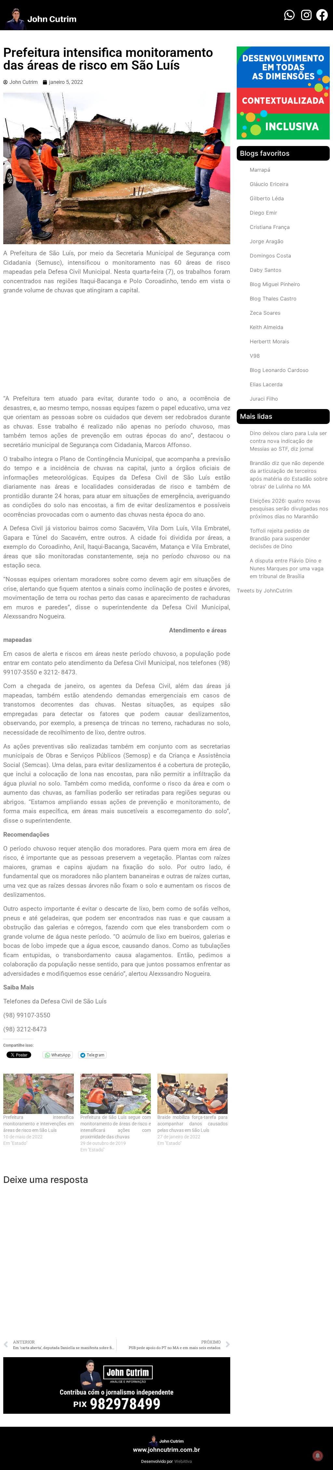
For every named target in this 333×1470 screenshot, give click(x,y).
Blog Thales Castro (273, 298)
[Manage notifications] (318, 1455)
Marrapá (260, 169)
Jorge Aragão (267, 241)
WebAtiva (183, 1461)
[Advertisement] (116, 345)
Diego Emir (263, 212)
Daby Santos (265, 270)
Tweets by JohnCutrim (264, 590)
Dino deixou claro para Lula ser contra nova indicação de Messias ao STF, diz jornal (288, 441)
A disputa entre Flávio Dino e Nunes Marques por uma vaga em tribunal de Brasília (287, 568)
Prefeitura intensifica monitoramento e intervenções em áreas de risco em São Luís (38, 1124)
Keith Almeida (266, 327)
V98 (255, 355)
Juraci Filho (264, 398)
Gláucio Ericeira (269, 184)
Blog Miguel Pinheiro (275, 284)
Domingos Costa (270, 255)
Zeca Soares (265, 313)
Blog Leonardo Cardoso (279, 370)
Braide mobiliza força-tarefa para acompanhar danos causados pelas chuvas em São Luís (192, 1124)
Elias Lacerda (266, 384)
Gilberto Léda (267, 198)
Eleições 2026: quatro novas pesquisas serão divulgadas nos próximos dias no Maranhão (289, 508)
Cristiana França (270, 227)
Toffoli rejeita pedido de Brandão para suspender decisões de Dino (280, 538)
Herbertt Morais (269, 341)
